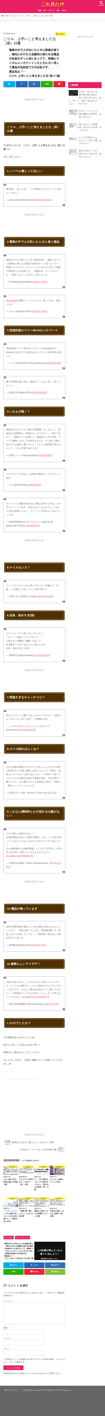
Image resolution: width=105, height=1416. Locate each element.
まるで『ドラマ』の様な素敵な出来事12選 (88, 114)
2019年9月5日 (46, 455)
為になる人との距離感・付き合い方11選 (88, 127)
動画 (39, 10)
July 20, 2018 (49, 792)
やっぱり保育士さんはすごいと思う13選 (88, 140)
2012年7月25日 (40, 282)
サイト (6, 1349)
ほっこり (52, 10)
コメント (7, 1301)
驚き (58, 10)
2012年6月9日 (29, 730)
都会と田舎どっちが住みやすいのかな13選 (88, 154)
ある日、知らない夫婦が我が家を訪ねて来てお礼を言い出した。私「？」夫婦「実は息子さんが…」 (83, 98)
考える (64, 10)
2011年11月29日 (46, 596)
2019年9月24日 (39, 392)
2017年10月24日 (42, 655)
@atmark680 (12, 300)
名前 (5, 1328)
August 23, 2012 (38, 945)
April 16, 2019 (52, 1004)
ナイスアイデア (23, 1237)
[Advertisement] (53, 107)
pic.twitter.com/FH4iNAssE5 (19, 856)
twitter (11, 1071)
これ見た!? (52, 4)
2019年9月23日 (53, 363)
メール (6, 1338)
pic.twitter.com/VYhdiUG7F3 (35, 997)
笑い (45, 10)
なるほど (9, 1237)
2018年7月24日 (44, 200)
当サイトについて (11, 1390)
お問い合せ (27, 1390)
